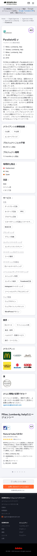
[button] (31, 30)
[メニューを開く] (33, 3)
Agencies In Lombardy (12, 20)
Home (3, 19)
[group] (18, 442)
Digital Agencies (14, 19)
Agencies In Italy (27, 19)
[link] (29, 3)
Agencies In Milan (28, 20)
